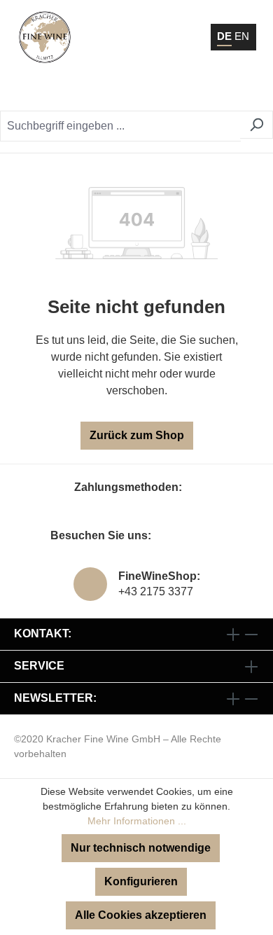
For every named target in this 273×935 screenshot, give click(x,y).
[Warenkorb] (214, 91)
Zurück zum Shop (137, 435)
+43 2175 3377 (155, 591)
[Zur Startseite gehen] (45, 37)
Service (39, 666)
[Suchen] (256, 125)
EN (241, 36)
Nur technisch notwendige (141, 848)
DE (224, 36)
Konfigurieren (141, 881)
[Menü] (244, 91)
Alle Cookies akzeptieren (140, 915)
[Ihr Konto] (178, 91)
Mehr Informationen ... (137, 820)
